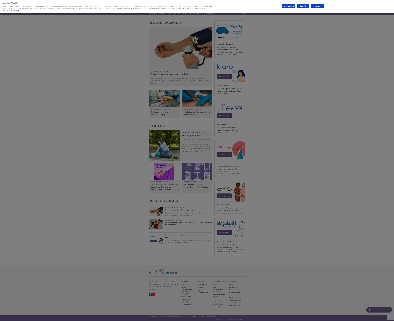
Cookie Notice (15, 10)
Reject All (303, 6)
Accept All (317, 6)
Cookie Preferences (288, 6)
